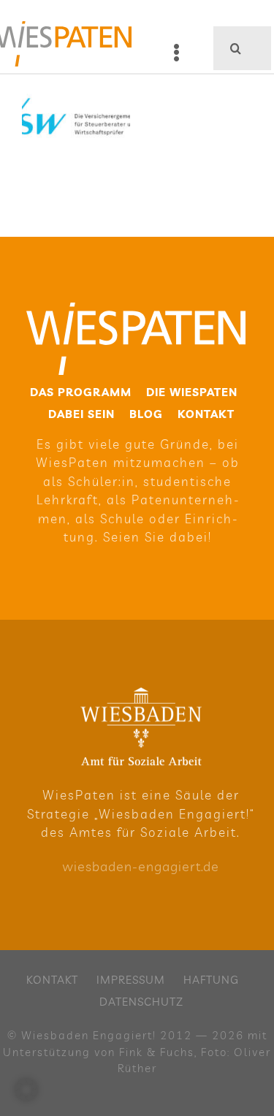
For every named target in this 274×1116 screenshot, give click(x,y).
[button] (26, 1089)
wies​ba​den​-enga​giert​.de (140, 866)
